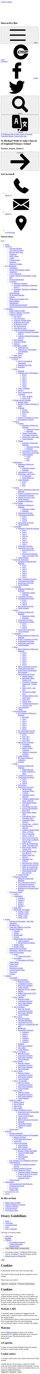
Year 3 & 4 (26, 738)
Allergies (17, 931)
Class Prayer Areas (20, 328)
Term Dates (13, 972)
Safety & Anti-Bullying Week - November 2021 (30, 844)
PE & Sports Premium (16, 295)
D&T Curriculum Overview (27, 579)
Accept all (13, 1284)
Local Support (23, 1145)
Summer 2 (25, 1032)
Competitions (26, 746)
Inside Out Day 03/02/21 (30, 865)
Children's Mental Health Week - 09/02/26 (30, 800)
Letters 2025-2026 (24, 956)
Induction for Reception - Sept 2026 (21, 921)
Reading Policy (23, 402)
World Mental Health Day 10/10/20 (29, 872)
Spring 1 (21, 902)
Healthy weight (19, 947)
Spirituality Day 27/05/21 (27, 860)
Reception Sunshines (21, 980)
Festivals (17, 344)
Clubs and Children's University (20, 927)
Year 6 (24, 386)
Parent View (13, 966)
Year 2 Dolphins (19, 1007)
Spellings (21, 1044)
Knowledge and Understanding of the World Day (28, 1113)
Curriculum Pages (15, 357)
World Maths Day (28, 478)
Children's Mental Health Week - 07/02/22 (30, 831)
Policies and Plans (20, 1137)
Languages (17, 633)
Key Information (10, 266)
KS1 (28, 458)
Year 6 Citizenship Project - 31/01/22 (28, 835)
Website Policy (14, 1246)
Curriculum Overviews (30, 451)
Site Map (8, 1238)
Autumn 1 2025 (23, 912)
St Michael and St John (21, 322)
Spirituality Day (23, 348)
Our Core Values (19, 318)
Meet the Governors (20, 283)
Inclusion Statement (16, 1133)
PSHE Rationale (27, 770)
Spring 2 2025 (23, 917)
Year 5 (24, 385)
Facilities (21, 762)
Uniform (12, 974)
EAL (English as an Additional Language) (23, 1160)
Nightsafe (21, 1122)
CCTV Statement (15, 274)
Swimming (26, 744)
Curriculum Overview (25, 472)
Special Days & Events (25, 523)
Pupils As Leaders (15, 1100)
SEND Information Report (23, 1139)
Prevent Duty (13, 1188)
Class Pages (13, 978)
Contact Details (14, 260)
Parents (7, 919)
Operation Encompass (16, 1186)
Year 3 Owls (18, 1017)
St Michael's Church (20, 324)
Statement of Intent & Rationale (28, 528)
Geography (17, 587)
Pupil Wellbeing (14, 1162)
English (16, 421)
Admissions (13, 268)
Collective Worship (15, 314)
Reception (21, 367)
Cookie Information (16, 1244)
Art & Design (18, 503)
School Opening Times (17, 970)
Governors (13, 281)
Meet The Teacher (24, 1009)
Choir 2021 (26, 700)
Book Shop (17, 908)
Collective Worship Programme (24, 330)
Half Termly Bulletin (25, 1003)
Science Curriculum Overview (28, 493)
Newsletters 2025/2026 (25, 960)
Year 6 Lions (18, 1090)
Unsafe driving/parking (25, 1116)
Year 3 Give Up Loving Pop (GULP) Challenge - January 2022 (30, 840)
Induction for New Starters (27, 989)
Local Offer (18, 1141)
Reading (21, 423)
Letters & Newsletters (16, 952)
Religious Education (20, 877)
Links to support (23, 941)
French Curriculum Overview (28, 639)
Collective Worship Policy (22, 320)
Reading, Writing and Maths (27, 1151)
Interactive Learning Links (22, 1149)
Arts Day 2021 (27, 705)
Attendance (13, 272)
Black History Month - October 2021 (29, 848)
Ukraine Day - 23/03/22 (30, 824)
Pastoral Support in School (23, 1168)
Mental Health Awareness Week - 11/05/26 (28, 791)
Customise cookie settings (26, 1284)
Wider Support (23, 1147)
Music (16, 647)
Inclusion (8, 1131)
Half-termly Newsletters (22, 910)
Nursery (25, 410)
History (16, 610)
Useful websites (23, 987)
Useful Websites (27, 439)
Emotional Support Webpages (28, 1172)
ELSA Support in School (22, 1170)
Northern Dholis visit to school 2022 (30, 697)
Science (16, 488)
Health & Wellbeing (16, 929)
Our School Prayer (20, 326)
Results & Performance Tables (19, 270)
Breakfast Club (14, 925)
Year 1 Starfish (19, 997)
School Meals (14, 962)
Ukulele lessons (27, 676)
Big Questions (18, 340)
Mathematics (18, 462)
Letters (16, 954)
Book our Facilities (15, 264)
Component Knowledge (26, 495)
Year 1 (24, 377)
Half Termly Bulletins (25, 985)
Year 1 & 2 (26, 737)
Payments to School (16, 968)
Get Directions (10, 232)
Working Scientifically (25, 501)
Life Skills (21, 1159)
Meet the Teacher (24, 982)
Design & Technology (21, 560)
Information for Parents (25, 420)
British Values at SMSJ (17, 311)
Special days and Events (26, 643)
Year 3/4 (25, 536)
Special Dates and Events (26, 886)
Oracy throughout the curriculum (25, 393)
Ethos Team (18, 355)
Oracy (16, 369)
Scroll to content (6, 2)
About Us (8, 246)
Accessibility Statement (17, 1242)
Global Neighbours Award (22, 1110)
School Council (19, 1102)
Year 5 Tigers (18, 1071)
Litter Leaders (22, 1118)
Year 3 (24, 381)
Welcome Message (15, 248)
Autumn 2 (21, 900)
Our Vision (17, 316)
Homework (22, 1028)
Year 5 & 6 (26, 740)
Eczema (16, 937)
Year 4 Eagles (18, 1061)
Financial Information (16, 279)
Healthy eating (18, 945)
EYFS (16, 359)
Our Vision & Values (16, 250)
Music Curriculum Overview (27, 666)
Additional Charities (24, 1125)
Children (8, 976)
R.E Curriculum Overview (27, 882)
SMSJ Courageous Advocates (28, 1120)
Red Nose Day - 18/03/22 (27, 827)
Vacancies (12, 262)
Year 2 (24, 379)
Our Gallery (22, 995)
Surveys (20, 390)
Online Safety (14, 964)
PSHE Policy (22, 785)
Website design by (15, 1256)
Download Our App (12, 1192)
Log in (7, 1194)
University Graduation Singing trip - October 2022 (29, 684)
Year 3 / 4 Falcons (20, 1052)
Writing (20, 441)
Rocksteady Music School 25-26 (28, 679)
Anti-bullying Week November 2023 (29, 817)
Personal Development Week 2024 (29, 809)
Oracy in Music (27, 396)
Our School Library (16, 892)
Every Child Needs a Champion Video (25, 1177)
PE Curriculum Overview (26, 731)
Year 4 (24, 383)
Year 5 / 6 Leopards (20, 1081)
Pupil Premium (14, 301)
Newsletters (18, 958)
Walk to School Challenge (27, 749)
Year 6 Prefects (19, 1104)
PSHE (16, 764)
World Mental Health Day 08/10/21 (29, 852)
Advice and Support (20, 1143)
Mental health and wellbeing (23, 939)
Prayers (20, 353)
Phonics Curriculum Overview (28, 418)
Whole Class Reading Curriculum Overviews (30, 434)
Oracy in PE (26, 398)
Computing (17, 526)
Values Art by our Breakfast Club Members (27, 350)
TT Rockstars (26, 476)
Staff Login (9, 1236)
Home (7, 244)
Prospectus (13, 254)
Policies (12, 297)
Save (19, 1372)
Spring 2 (21, 904)
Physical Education (20, 711)
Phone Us (8, 195)
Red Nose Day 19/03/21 (30, 863)
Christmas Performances (30, 703)
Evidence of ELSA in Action (27, 1174)
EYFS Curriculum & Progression (25, 362)
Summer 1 (21, 906)
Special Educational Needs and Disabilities (23, 307)
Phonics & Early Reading (22, 400)
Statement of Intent (32, 429)
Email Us (8, 214)
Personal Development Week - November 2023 (30, 555)
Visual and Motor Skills (26, 1153)
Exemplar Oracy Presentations (28, 373)
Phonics (20, 991)
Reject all (4, 1284)
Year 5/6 (25, 542)
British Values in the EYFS (27, 993)
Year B (24, 521)
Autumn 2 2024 (23, 913)
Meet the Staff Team (16, 252)
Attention (21, 1155)
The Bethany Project (25, 1124)
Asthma (16, 933)
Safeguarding (13, 303)
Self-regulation (23, 1157)
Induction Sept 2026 (25, 365)
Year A (24, 519)
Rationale (21, 371)
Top (3, 1260)
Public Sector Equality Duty (18, 299)
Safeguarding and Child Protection (21, 1184)
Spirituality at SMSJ (20, 346)
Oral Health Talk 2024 (29, 807)
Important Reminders (25, 1020)
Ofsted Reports (14, 293)
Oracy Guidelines (24, 388)
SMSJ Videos (14, 256)
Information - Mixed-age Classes (20, 950)
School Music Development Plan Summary (27, 671)
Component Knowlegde (26, 668)
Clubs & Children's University (19, 313)
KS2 (28, 460)
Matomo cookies (11, 1332)
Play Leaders (18, 1108)
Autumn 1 (21, 898)
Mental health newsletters (26, 943)
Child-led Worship (20, 342)
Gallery (11, 258)
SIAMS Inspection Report (18, 305)
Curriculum (9, 309)
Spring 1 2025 (23, 915)
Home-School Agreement (18, 948)
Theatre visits (26, 702)
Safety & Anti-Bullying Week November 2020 (30, 868)
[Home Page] (20, 136)
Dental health (18, 935)
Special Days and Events (30, 437)
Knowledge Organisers (25, 1030)
